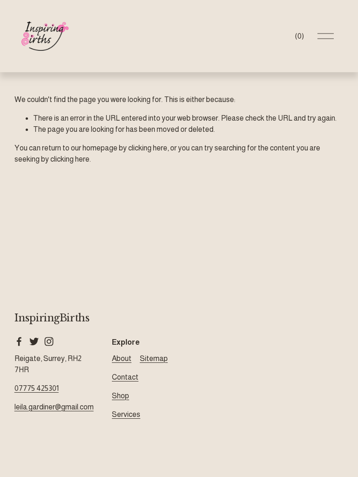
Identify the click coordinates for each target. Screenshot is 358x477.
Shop (120, 396)
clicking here (147, 148)
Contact (125, 377)
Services (126, 414)
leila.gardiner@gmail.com (54, 407)
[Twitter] (34, 341)
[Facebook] (19, 341)
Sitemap (154, 358)
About (121, 358)
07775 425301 (36, 388)
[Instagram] (49, 341)
